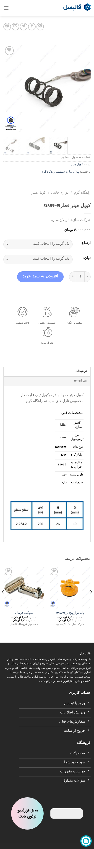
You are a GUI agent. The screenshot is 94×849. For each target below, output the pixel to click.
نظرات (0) (80, 381)
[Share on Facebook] (32, 26)
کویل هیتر (77, 165)
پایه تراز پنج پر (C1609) (70, 613)
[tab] (47, 371)
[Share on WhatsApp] (40, 26)
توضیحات (81, 371)
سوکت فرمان (24, 613)
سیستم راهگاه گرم (53, 172)
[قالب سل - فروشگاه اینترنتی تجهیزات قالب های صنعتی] (77, 8)
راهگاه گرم (82, 193)
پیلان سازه (72, 172)
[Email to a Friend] (15, 26)
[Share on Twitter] (23, 26)
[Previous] (83, 88)
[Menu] (6, 7)
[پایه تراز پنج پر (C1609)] (70, 587)
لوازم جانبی (59, 193)
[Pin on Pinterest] (7, 26)
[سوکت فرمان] (24, 587)
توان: (87, 258)
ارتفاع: (86, 244)
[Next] (7, 88)
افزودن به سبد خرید (40, 276)
